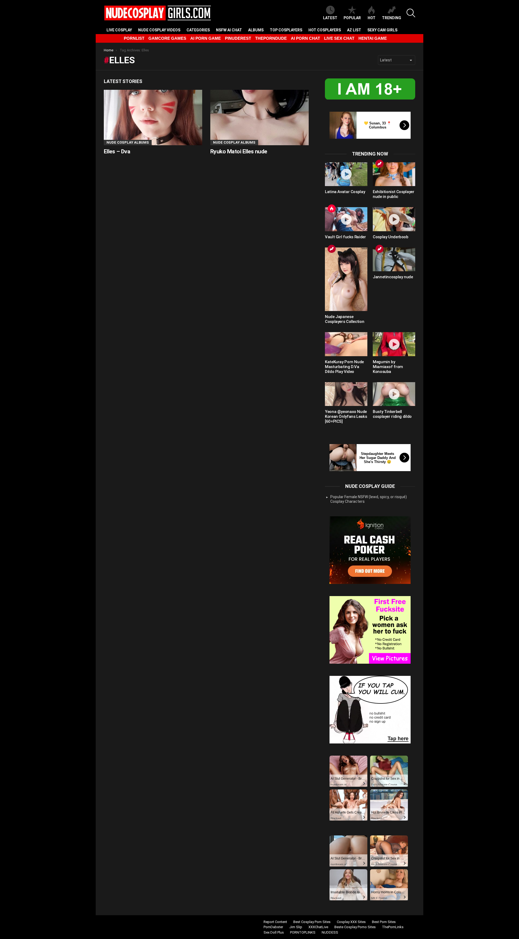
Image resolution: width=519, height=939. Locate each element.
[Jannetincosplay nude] (394, 259)
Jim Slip (295, 927)
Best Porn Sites (384, 922)
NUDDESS (330, 932)
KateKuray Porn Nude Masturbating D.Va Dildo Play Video (344, 366)
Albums (256, 30)
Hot (371, 18)
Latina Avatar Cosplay (345, 191)
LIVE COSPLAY (119, 30)
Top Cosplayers (286, 30)
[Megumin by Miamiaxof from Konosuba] (394, 344)
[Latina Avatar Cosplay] (346, 174)
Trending (391, 18)
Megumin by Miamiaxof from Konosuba (388, 366)
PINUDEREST (238, 38)
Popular (352, 18)
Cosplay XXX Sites (351, 922)
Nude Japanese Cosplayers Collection (344, 319)
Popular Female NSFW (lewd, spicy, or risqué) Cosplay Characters (368, 499)
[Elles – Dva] (153, 117)
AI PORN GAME (205, 38)
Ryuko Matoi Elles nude (238, 151)
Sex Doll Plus (274, 932)
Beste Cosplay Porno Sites (355, 927)
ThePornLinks (393, 927)
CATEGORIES (198, 30)
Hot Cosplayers (324, 30)
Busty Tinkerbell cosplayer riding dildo (392, 414)
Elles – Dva (117, 151)
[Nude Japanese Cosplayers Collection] (346, 279)
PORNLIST (134, 38)
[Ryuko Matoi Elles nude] (259, 117)
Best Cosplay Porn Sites (312, 922)
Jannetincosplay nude (393, 277)
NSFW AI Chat (229, 30)
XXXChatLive (318, 927)
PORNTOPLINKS (302, 932)
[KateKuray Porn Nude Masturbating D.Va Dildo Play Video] (346, 344)
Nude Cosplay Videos (159, 30)
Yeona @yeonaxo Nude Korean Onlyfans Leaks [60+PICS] (346, 416)
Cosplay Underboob (390, 236)
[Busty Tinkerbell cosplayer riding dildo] (394, 394)
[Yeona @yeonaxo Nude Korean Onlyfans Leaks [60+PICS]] (346, 394)
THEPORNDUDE (271, 38)
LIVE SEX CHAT (339, 38)
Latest (330, 18)
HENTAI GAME (372, 38)
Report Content (275, 922)
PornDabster (273, 927)
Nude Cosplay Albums (128, 142)
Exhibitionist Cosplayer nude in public (393, 194)
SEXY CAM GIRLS (382, 30)
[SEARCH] (411, 13)
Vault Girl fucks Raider (345, 236)
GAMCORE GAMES (167, 38)
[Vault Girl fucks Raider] (346, 219)
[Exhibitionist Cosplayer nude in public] (394, 174)
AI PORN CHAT (305, 38)
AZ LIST (354, 30)
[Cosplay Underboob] (394, 219)
